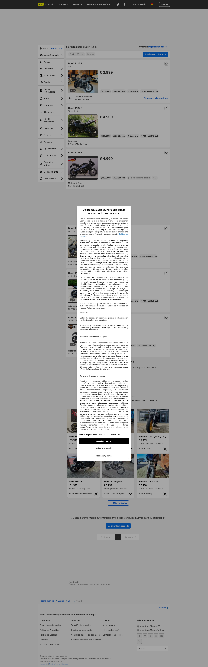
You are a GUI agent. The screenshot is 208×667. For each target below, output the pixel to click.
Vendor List (115, 435)
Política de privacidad (88, 435)
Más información (104, 448)
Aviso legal (103, 435)
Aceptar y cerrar (104, 441)
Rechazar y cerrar (104, 455)
